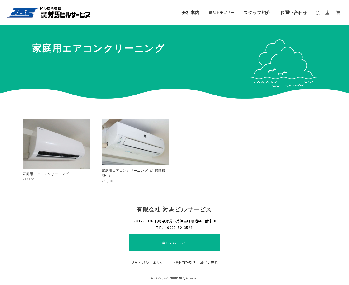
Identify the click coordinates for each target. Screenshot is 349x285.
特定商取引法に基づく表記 (196, 263)
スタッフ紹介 (257, 12)
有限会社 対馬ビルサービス (174, 209)
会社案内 (191, 12)
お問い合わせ (293, 12)
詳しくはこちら (174, 242)
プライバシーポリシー (149, 263)
